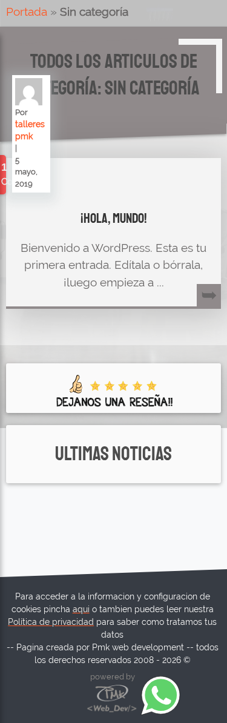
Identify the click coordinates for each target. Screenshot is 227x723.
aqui (81, 609)
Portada (26, 11)
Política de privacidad (51, 622)
